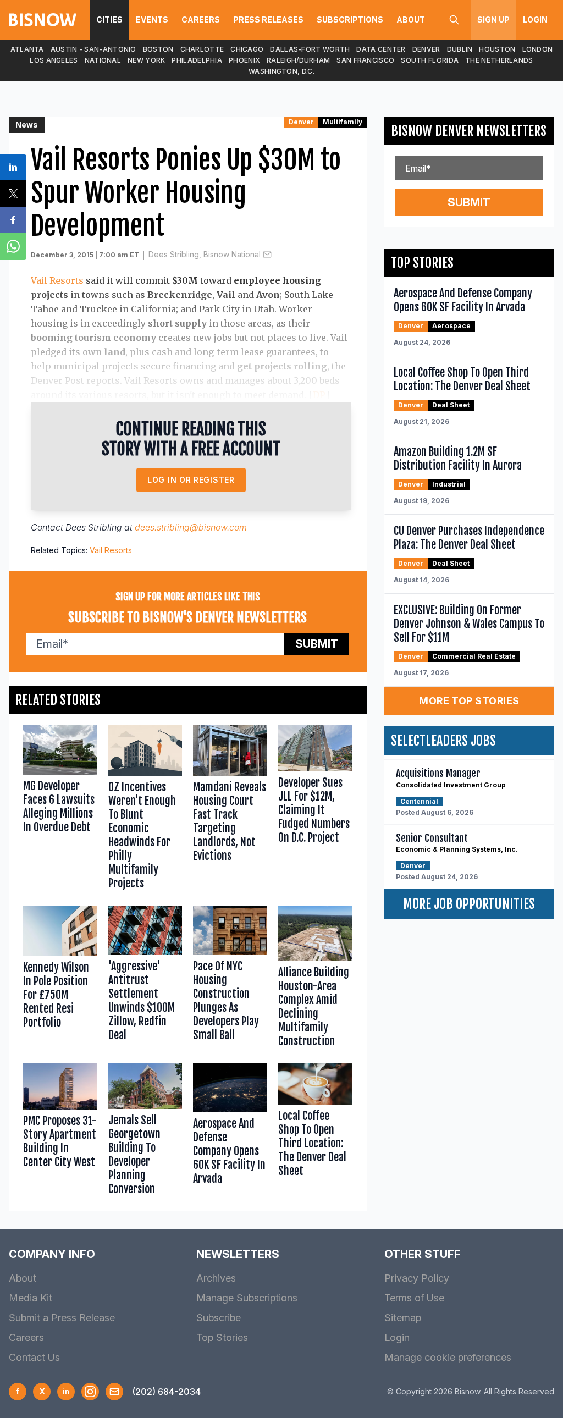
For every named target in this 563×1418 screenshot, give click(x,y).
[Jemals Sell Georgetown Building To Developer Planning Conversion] (145, 1132)
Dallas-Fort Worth (310, 49)
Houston (497, 49)
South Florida (430, 60)
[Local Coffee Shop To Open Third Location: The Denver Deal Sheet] (315, 1132)
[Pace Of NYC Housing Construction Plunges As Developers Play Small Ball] (230, 979)
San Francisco (365, 60)
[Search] (454, 20)
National (103, 60)
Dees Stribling (93, 527)
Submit (316, 643)
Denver (426, 49)
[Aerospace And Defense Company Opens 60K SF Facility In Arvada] (230, 1132)
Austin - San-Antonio (93, 49)
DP (319, 394)
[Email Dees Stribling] (267, 254)
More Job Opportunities (469, 904)
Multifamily (342, 122)
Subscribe (218, 1317)
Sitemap (402, 1317)
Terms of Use (414, 1298)
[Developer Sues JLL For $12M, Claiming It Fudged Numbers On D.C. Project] (315, 810)
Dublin (460, 49)
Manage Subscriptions (246, 1298)
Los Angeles (54, 60)
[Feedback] (114, 1391)
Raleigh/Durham (298, 60)
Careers (200, 19)
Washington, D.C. (281, 71)
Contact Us (34, 1357)
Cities (109, 19)
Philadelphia (197, 60)
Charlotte (202, 49)
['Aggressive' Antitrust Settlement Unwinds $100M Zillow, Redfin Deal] (145, 979)
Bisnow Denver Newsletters (469, 131)
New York (146, 60)
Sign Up (493, 19)
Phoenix (244, 60)
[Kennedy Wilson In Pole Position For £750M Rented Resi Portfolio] (60, 979)
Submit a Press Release (62, 1317)
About (410, 19)
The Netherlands (499, 60)
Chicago (246, 49)
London (537, 49)
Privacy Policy (416, 1278)
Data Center (380, 49)
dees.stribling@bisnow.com (191, 527)
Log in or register (191, 479)
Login (535, 19)
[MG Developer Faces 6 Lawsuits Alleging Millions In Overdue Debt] (60, 810)
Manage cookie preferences (447, 1357)
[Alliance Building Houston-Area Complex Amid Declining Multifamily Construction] (315, 979)
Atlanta (27, 49)
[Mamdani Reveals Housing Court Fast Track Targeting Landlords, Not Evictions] (230, 810)
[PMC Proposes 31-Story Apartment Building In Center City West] (60, 1132)
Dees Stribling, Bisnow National (204, 254)
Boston (158, 49)
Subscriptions (350, 19)
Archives (216, 1278)
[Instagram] (90, 1391)
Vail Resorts (57, 280)
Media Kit (30, 1298)
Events (152, 19)
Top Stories (222, 1337)
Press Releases (268, 19)
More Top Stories (469, 701)
